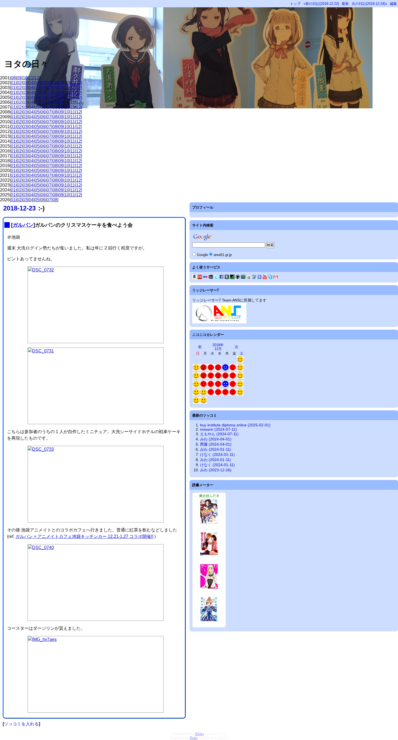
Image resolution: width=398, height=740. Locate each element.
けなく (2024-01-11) (217, 454)
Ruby (194, 738)
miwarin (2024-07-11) (218, 429)
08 (13, 78)
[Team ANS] (219, 322)
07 (49, 82)
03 (25, 82)
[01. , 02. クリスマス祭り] (203, 394)
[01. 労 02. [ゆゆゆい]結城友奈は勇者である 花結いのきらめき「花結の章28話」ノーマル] (218, 370)
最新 (345, 4)
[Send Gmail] (275, 277)
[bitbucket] (254, 277)
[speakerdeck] (243, 277)
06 (43, 82)
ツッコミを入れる (21, 724)
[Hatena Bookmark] (259, 277)
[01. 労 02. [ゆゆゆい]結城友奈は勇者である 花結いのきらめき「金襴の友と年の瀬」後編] (210, 386)
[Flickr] (205, 277)
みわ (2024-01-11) (215, 449)
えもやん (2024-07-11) (219, 434)
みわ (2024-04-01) (215, 439)
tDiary (199, 734)
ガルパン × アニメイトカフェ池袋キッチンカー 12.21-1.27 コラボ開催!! (84, 536)
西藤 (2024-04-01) (215, 444)
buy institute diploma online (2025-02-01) (235, 425)
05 (37, 82)
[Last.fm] (200, 277)
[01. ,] (196, 386)
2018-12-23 (19, 208)
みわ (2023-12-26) (215, 470)
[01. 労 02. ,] (203, 370)
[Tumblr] (227, 277)
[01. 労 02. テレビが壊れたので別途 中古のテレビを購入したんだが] (225, 386)
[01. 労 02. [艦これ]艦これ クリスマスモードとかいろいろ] (232, 370)
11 (31, 78)
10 (25, 78)
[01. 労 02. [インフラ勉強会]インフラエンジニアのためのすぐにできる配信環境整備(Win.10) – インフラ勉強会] (232, 378)
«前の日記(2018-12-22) (321, 4)
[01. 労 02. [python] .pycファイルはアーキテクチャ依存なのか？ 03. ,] (225, 378)
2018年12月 (218, 347)
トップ (295, 4)
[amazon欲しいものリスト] (194, 277)
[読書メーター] (232, 277)
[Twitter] (216, 277)
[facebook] (221, 277)
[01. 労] (225, 394)
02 (19, 82)
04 (31, 82)
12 (36, 78)
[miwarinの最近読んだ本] (209, 626)
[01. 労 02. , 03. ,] (210, 370)
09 (19, 78)
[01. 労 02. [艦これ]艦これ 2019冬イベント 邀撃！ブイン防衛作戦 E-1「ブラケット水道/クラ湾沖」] (232, 394)
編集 (393, 4)
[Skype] (270, 277)
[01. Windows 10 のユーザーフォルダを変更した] (240, 394)
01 (13, 82)
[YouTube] (265, 277)
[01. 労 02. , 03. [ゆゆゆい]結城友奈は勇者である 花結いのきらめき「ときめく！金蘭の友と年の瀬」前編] (218, 378)
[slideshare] (248, 277)
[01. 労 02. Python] (203, 378)
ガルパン (23, 225)
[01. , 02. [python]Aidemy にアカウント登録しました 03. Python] (240, 370)
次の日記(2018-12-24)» (369, 4)
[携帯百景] (210, 277)
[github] (238, 277)
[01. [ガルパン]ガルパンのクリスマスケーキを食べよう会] (196, 394)
